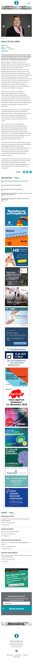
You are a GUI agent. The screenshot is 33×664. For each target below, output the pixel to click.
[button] (24, 172)
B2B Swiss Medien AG (16, 641)
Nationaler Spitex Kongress (9, 552)
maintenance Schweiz (7, 516)
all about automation (7, 529)
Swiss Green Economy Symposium (11, 540)
